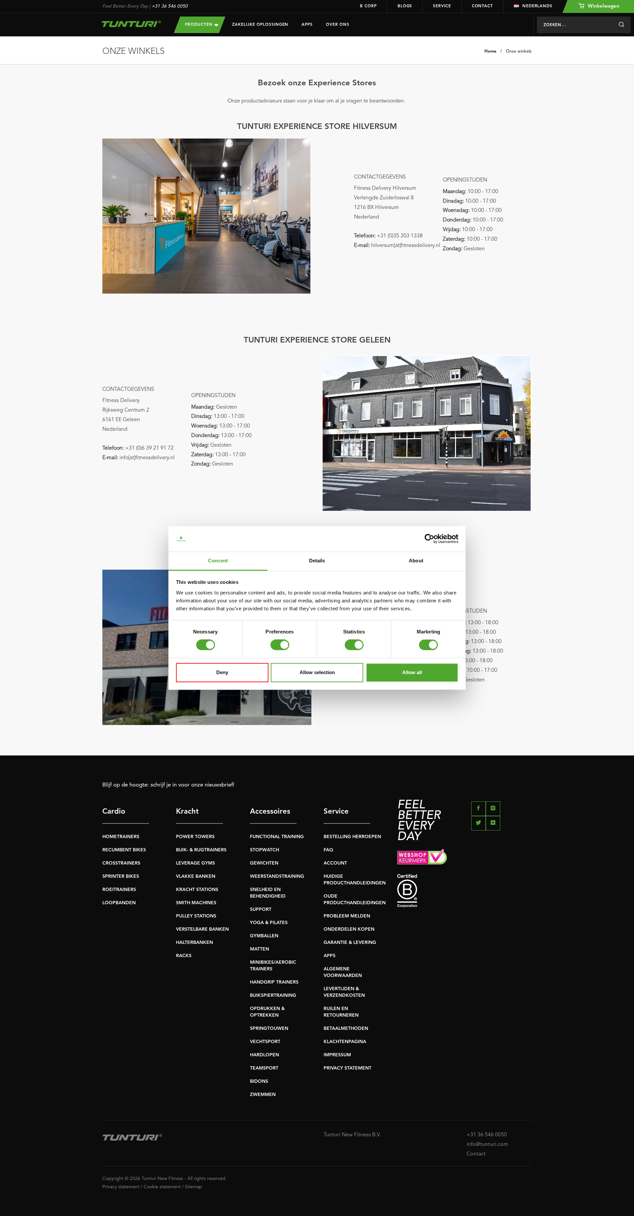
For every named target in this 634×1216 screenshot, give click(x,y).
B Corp (368, 6)
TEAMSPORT (264, 1068)
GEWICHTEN (264, 863)
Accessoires (270, 811)
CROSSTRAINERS (121, 863)
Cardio (113, 811)
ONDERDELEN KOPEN (349, 929)
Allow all (412, 672)
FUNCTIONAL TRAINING (277, 836)
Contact (482, 6)
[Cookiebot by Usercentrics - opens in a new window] (429, 539)
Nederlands (537, 6)
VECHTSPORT (265, 1041)
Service (442, 6)
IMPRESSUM (337, 1055)
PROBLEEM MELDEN (347, 916)
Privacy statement (120, 1187)
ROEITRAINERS (119, 889)
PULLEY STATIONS (196, 916)
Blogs (405, 6)
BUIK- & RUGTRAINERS (201, 850)
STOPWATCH (264, 850)
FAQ (328, 850)
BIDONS (259, 1081)
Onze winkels (519, 51)
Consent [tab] (218, 560)
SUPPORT (260, 909)
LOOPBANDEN (119, 903)
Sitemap (193, 1187)
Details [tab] (317, 560)
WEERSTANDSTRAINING (277, 876)
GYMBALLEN (264, 936)
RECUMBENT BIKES (124, 850)
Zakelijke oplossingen (260, 25)
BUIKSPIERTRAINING (273, 995)
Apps (307, 25)
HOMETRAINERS (120, 836)
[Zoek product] (621, 25)
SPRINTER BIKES (120, 876)
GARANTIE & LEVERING (350, 942)
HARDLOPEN (264, 1055)
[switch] (279, 645)
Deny (222, 672)
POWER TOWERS (195, 836)
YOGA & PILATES (269, 922)
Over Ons (337, 25)
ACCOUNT (335, 863)
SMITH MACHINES (196, 903)
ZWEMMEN (263, 1094)
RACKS (184, 955)
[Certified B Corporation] (464, 891)
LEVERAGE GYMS (195, 863)
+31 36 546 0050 (170, 6)
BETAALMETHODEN (346, 1028)
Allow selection (317, 672)
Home (490, 51)
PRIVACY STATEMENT (347, 1068)
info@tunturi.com (487, 1144)
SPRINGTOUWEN (269, 1028)
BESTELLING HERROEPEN (352, 836)
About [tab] (416, 560)
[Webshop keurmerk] (464, 858)
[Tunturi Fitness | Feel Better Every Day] (131, 23)
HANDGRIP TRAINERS (274, 982)
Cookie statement (162, 1187)
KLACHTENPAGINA (345, 1041)
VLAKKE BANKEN (195, 876)
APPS (329, 955)
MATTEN (259, 949)
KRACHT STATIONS (197, 889)
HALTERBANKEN (194, 942)
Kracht (187, 811)
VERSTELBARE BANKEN (202, 929)
